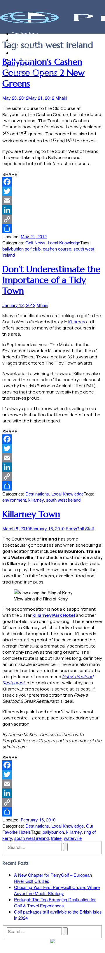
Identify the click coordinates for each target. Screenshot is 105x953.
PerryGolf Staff (80, 528)
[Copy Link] (52, 219)
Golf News (35, 242)
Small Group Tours (30, 47)
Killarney (76, 322)
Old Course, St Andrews (36, 72)
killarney (36, 500)
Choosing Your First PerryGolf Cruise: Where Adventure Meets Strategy (57, 890)
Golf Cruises (24, 53)
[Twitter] (52, 191)
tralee (56, 838)
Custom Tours (26, 40)
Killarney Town (31, 514)
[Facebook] (52, 182)
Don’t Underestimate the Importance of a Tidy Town (51, 280)
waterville (73, 838)
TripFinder (22, 59)
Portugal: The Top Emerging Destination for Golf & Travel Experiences (55, 902)
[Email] (52, 200)
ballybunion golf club (21, 249)
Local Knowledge (64, 242)
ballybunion (53, 832)
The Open (22, 66)
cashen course (57, 249)
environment (14, 500)
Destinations (25, 34)
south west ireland (63, 500)
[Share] (52, 228)
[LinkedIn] (52, 210)
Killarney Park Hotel (53, 615)
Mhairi (61, 98)
